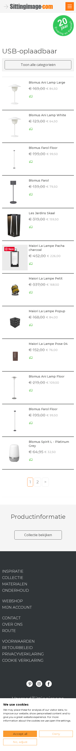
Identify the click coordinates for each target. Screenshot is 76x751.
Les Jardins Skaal (42, 213)
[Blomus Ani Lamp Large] (15, 94)
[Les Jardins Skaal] (15, 225)
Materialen (14, 584)
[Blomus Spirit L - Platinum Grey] (15, 453)
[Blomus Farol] (15, 192)
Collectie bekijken (38, 535)
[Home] (69, 6)
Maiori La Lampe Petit (45, 278)
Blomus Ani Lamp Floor (46, 376)
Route (9, 630)
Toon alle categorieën (38, 64)
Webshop (12, 601)
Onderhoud (15, 590)
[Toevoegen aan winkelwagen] (71, 106)
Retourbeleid (17, 647)
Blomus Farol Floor (43, 148)
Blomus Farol (39, 180)
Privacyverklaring (23, 654)
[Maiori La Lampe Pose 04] (15, 355)
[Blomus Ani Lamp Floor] (15, 388)
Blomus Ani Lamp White (47, 115)
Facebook (48, 684)
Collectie (12, 577)
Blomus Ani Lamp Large (47, 82)
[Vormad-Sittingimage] (31, 6)
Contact (11, 618)
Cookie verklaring (22, 660)
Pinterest (29, 684)
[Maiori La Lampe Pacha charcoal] (15, 257)
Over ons (12, 624)
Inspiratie (12, 571)
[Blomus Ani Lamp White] (15, 127)
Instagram (39, 684)
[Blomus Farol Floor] (15, 159)
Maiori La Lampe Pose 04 (48, 344)
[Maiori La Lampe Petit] (15, 290)
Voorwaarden (18, 641)
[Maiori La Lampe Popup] (15, 323)
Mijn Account (17, 607)
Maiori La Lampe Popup (47, 311)
